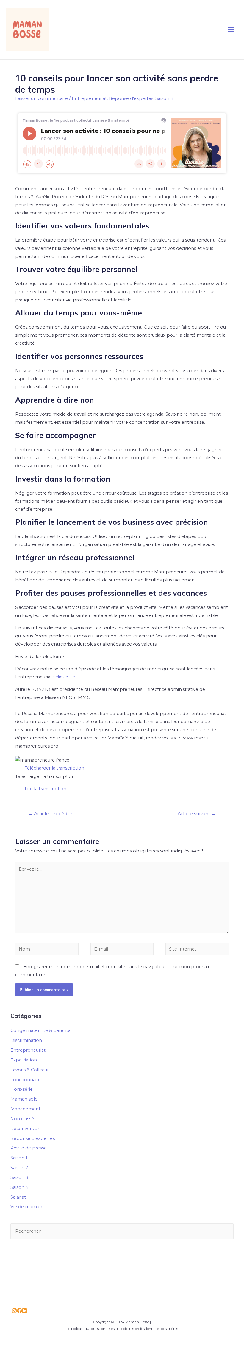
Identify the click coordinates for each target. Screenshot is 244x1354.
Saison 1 (18, 1157)
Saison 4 (164, 98)
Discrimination (26, 1040)
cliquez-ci (65, 677)
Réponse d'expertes (131, 98)
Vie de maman (26, 1206)
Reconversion (25, 1128)
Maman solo (24, 1099)
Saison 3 (19, 1177)
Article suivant (197, 813)
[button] (122, 768)
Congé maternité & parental (41, 1030)
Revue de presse (28, 1148)
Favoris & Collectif (29, 1070)
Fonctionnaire (25, 1079)
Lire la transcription (45, 788)
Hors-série (21, 1089)
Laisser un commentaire (41, 98)
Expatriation (23, 1060)
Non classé (22, 1118)
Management (25, 1109)
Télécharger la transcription (54, 768)
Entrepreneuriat (89, 98)
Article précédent (51, 813)
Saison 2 (19, 1167)
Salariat (18, 1197)
